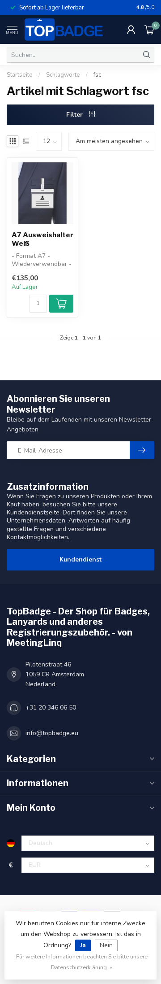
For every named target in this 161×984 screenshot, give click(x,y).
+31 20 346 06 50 (50, 707)
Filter (75, 114)
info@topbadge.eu (51, 733)
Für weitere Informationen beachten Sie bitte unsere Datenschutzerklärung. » (82, 962)
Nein (106, 945)
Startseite (20, 75)
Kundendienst (80, 559)
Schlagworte (63, 75)
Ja (83, 945)
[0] (149, 30)
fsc (97, 75)
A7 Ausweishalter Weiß (42, 239)
